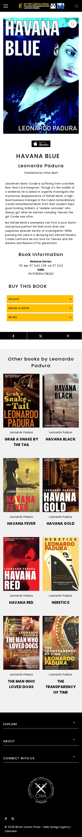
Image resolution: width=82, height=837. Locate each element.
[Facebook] (6, 819)
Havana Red (21, 602)
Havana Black (61, 439)
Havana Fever (21, 523)
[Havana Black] (61, 401)
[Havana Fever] (21, 485)
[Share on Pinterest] (68, 335)
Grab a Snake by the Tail (21, 442)
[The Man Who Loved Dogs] (21, 643)
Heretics (60, 602)
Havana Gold (61, 523)
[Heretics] (61, 564)
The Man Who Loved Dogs (21, 684)
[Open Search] (76, 6)
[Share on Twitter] (40, 335)
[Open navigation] (5, 6)
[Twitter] (12, 819)
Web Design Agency (56, 827)
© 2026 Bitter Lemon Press (23, 827)
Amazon (14, 299)
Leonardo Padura (21, 432)
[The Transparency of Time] (61, 643)
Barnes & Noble (19, 308)
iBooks (13, 317)
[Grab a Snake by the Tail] (21, 401)
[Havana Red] (21, 564)
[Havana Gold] (61, 485)
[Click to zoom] (72, 24)
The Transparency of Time (60, 687)
